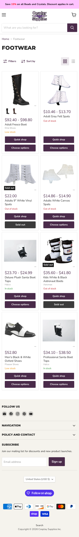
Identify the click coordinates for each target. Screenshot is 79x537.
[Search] (72, 27)
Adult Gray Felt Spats (56, 116)
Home (5, 39)
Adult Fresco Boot (16, 124)
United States (38, 479)
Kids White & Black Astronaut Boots (55, 279)
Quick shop (20, 139)
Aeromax (47, 284)
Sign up (57, 462)
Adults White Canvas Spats (56, 202)
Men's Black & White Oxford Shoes (18, 359)
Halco (8, 284)
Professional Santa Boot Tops (58, 359)
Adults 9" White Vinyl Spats (18, 202)
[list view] (73, 61)
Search (39, 525)
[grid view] (65, 61)
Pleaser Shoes (12, 364)
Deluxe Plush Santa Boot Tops (20, 279)
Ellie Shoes (10, 127)
